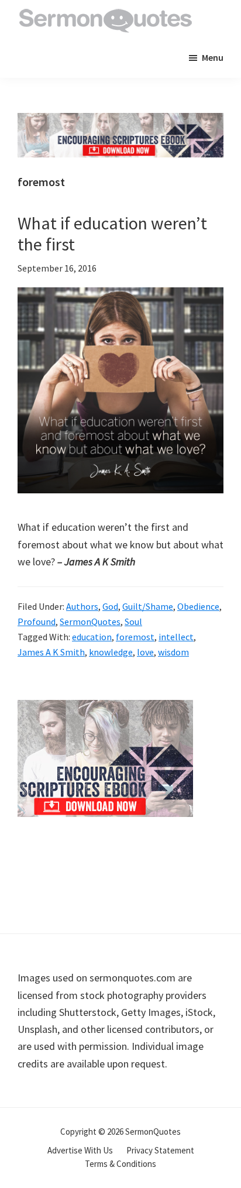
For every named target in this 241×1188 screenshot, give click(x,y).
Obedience (198, 606)
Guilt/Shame (147, 606)
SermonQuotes (90, 621)
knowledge (111, 652)
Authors (82, 606)
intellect (176, 637)
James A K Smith (51, 652)
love (145, 652)
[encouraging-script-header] (120, 121)
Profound (37, 621)
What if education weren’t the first (112, 233)
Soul (133, 621)
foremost (135, 637)
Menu (212, 57)
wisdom (173, 652)
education (92, 637)
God (110, 606)
